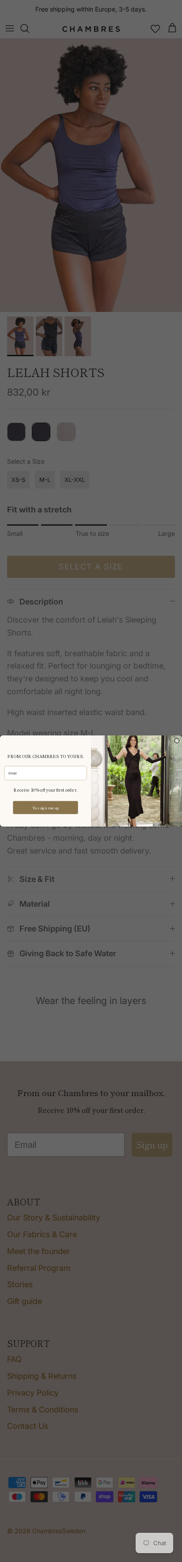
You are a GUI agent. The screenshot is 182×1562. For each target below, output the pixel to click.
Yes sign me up (45, 807)
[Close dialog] (176, 740)
